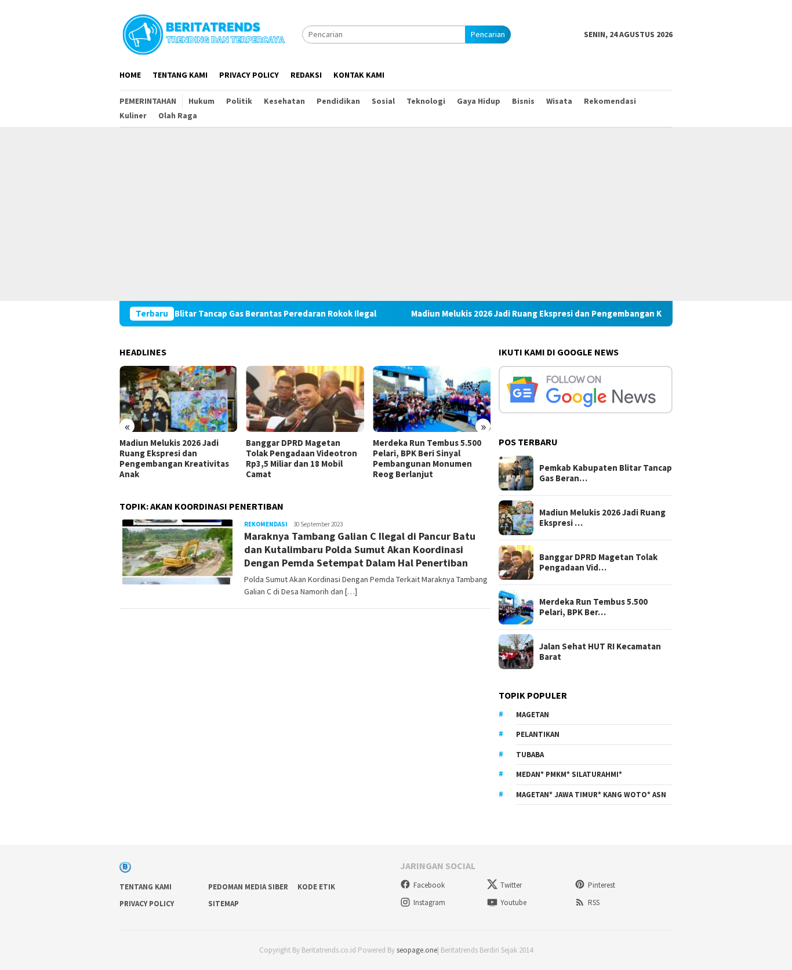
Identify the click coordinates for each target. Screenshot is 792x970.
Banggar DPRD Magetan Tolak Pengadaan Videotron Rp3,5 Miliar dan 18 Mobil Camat (301, 458)
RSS (594, 902)
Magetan (532, 715)
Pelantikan (538, 734)
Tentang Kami (145, 887)
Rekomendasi (266, 524)
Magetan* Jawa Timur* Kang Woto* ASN (591, 795)
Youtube (513, 902)
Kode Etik (316, 887)
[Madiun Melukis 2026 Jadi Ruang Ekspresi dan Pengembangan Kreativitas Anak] (178, 399)
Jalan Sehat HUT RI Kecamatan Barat (600, 651)
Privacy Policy (146, 904)
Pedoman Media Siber (248, 887)
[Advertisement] (396, 214)
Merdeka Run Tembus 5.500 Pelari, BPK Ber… (593, 607)
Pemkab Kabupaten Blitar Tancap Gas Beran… (605, 473)
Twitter (511, 885)
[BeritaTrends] (203, 33)
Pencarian (488, 34)
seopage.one (417, 950)
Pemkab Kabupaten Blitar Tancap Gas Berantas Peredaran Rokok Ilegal (213, 313)
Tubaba (530, 755)
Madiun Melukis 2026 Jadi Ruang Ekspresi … (602, 517)
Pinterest (601, 885)
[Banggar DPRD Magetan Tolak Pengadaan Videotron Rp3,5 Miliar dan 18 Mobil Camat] (305, 399)
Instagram (429, 902)
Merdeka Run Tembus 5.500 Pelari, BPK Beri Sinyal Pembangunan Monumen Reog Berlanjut (427, 458)
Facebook (429, 885)
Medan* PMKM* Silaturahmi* (569, 774)
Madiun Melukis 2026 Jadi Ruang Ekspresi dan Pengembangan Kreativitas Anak (544, 313)
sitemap (223, 904)
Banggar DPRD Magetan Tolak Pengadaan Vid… (598, 562)
